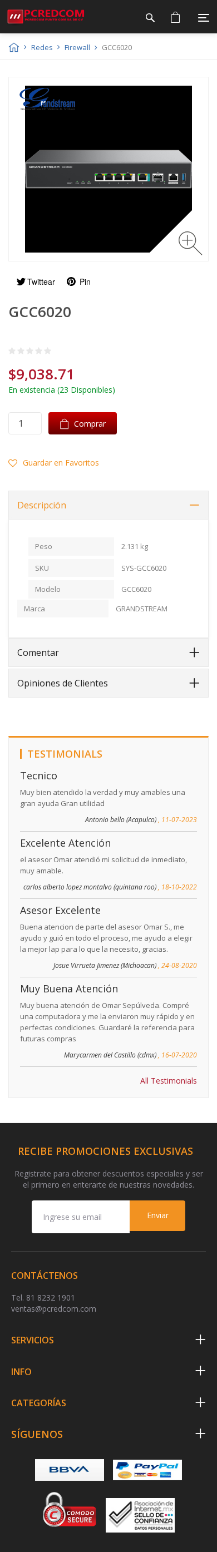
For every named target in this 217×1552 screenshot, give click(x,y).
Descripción (41, 505)
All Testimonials (168, 1080)
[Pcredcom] (46, 17)
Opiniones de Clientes (62, 683)
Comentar (38, 652)
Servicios (32, 1340)
